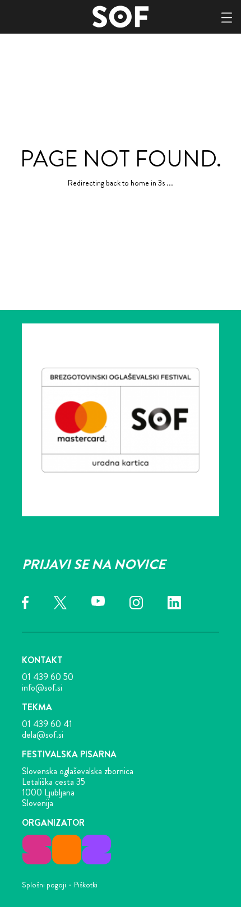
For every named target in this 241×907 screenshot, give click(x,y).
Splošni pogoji (44, 884)
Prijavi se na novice (93, 564)
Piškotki (86, 884)
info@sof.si (42, 687)
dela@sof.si (42, 734)
